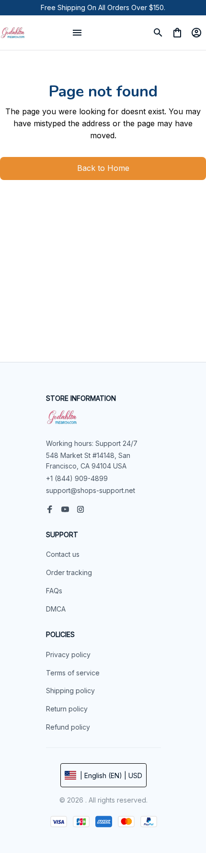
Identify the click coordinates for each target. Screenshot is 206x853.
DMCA (56, 609)
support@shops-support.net (90, 490)
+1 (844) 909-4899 (77, 478)
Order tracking (69, 572)
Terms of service (73, 673)
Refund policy (68, 727)
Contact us (63, 554)
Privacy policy (68, 654)
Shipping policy (70, 690)
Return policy (67, 709)
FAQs (54, 591)
